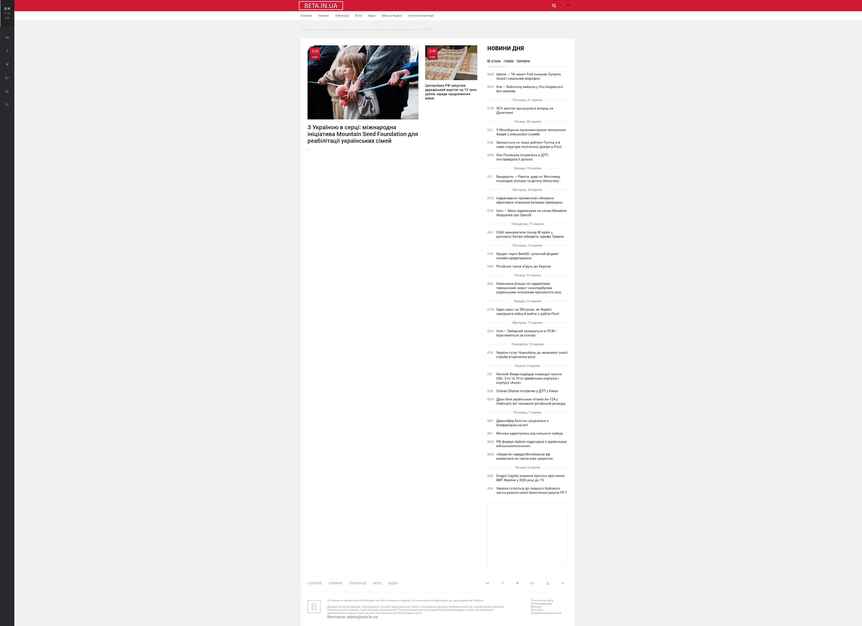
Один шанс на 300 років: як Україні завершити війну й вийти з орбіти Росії (527, 312)
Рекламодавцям (541, 603)
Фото (358, 15)
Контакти (537, 609)
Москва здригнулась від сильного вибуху (529, 433)
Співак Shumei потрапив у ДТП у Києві (527, 391)
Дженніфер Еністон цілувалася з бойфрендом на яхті (522, 423)
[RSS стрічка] (560, 5)
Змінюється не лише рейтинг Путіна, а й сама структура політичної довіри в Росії (529, 145)
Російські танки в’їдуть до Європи (523, 266)
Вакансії (536, 606)
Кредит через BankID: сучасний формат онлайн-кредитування (527, 256)
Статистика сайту (542, 600)
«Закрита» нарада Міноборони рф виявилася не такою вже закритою (524, 456)
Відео (372, 15)
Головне (306, 15)
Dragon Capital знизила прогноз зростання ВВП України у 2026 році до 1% (530, 478)
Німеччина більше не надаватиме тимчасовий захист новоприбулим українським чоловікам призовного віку (528, 288)
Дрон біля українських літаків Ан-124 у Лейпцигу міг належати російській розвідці (531, 401)
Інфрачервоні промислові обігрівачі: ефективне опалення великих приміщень (529, 200)
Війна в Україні (392, 15)
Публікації (342, 15)
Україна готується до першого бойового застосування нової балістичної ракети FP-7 (531, 490)
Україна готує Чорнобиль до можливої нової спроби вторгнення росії (532, 355)
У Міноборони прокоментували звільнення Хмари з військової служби (531, 132)
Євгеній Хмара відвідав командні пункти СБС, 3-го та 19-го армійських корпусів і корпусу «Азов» (529, 378)
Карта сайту (414, 613)
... (363, 100)
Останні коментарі (420, 15)
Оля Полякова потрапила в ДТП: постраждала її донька (522, 157)
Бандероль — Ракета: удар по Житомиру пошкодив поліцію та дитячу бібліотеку (528, 179)
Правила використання (546, 613)
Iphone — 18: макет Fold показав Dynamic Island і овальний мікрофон (528, 76)
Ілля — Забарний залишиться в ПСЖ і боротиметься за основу (526, 333)
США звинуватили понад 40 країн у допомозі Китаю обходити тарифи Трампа (530, 234)
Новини (323, 15)
